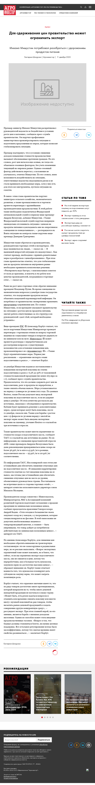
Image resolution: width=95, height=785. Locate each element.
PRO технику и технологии (45, 13)
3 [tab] (47, 717)
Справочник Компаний (68, 13)
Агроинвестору (34, 351)
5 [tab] (53, 717)
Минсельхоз (36, 338)
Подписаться (44, 739)
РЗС (22, 326)
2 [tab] (45, 717)
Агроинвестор (25, 13)
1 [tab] (42, 717)
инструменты (10, 304)
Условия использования (11, 778)
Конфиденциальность (10, 776)
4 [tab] (50, 717)
